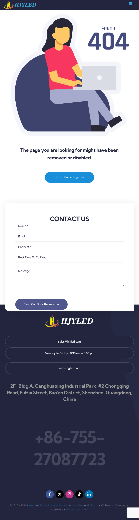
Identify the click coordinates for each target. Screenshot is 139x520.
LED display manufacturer (53, 505)
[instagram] (69, 494)
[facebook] (50, 494)
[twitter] (60, 494)
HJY (31, 505)
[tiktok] (79, 494)
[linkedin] (89, 494)
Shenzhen (78, 505)
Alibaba (93, 505)
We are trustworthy (77, 509)
